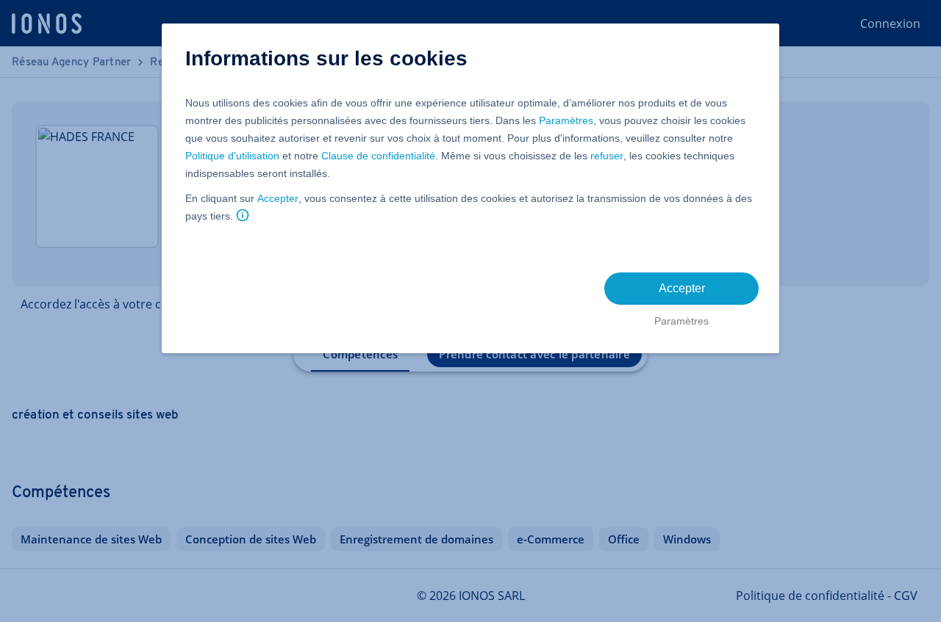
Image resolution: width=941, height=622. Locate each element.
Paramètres (566, 120)
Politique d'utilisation (232, 156)
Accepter (277, 198)
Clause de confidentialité (378, 156)
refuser (606, 156)
